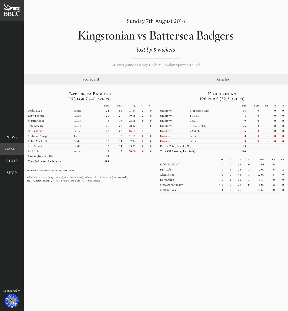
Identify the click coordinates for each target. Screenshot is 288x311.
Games (11, 149)
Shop (12, 173)
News (11, 137)
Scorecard (90, 79)
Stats (11, 161)
